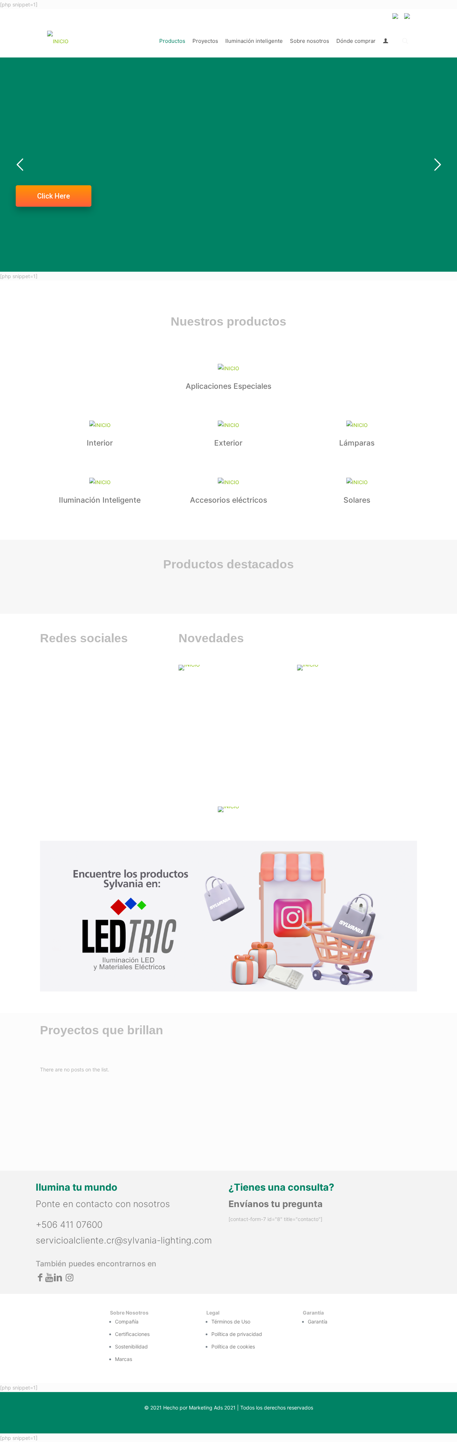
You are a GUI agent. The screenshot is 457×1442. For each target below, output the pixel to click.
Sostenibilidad (131, 1346)
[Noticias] (352, 667)
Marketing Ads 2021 (212, 1408)
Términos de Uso (230, 1321)
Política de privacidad (236, 1334)
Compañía (127, 1321)
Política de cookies (233, 1346)
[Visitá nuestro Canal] (233, 667)
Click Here (53, 196)
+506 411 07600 (69, 1224)
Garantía (317, 1321)
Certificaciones (132, 1334)
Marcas (123, 1359)
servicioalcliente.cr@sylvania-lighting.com (124, 1240)
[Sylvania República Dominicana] (58, 41)
